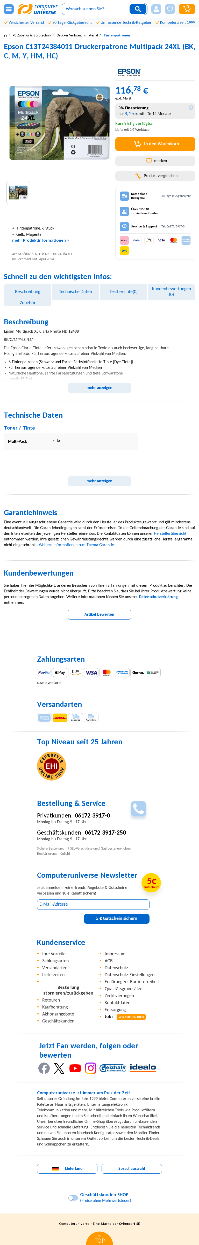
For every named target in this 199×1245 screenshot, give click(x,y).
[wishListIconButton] (170, 9)
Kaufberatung (55, 1007)
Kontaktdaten (117, 1002)
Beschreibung (27, 291)
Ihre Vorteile (54, 954)
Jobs (124, 1016)
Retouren (51, 1000)
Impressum (115, 954)
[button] (156, 9)
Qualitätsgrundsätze (123, 989)
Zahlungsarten (55, 961)
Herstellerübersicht (170, 534)
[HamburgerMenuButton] (9, 9)
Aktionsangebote (58, 1014)
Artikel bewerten (99, 615)
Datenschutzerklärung (158, 597)
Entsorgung (115, 1009)
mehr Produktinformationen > (40, 241)
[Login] (156, 9)
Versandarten (54, 968)
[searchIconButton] (138, 9)
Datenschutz (116, 968)
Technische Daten (75, 291)
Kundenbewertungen (171, 292)
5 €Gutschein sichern (116, 918)
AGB (109, 961)
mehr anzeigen (99, 388)
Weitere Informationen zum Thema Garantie (76, 545)
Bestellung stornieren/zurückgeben (68, 990)
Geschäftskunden (58, 1021)
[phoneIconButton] (138, 808)
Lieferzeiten (53, 975)
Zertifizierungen (119, 996)
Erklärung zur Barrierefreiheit (132, 982)
